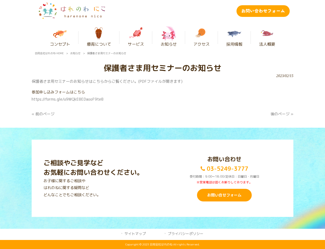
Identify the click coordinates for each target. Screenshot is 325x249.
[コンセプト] (60, 31)
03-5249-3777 (226, 169)
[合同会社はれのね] (72, 17)
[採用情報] (234, 31)
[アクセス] (201, 31)
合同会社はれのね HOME (49, 53)
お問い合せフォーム (224, 195)
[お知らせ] (168, 31)
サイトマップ (135, 233)
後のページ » (282, 114)
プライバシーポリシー (185, 233)
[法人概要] (267, 31)
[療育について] (99, 31)
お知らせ (75, 53)
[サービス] (135, 31)
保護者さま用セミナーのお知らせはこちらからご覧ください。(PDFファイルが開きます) (107, 81)
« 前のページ (43, 114)
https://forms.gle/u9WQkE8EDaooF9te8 (67, 99)
